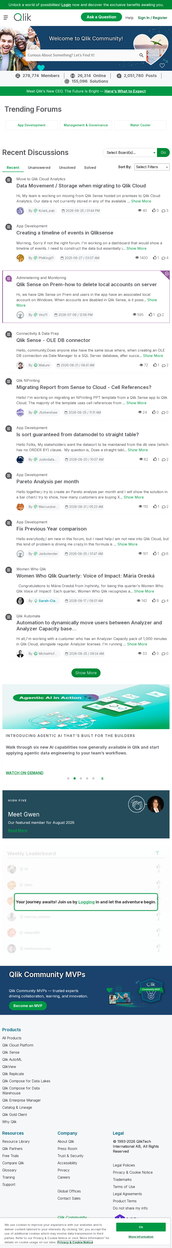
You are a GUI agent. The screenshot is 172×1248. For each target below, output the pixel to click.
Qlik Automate (28, 616)
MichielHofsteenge (53, 653)
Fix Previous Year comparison (51, 529)
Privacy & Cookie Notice (133, 1172)
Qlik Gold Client (14, 1114)
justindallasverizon (53, 459)
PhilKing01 (46, 258)
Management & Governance (86, 125)
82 (146, 459)
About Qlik (66, 1141)
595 (140, 314)
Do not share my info (131, 1208)
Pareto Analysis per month (47, 481)
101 (145, 553)
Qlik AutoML (12, 1059)
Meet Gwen (23, 814)
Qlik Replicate (13, 1074)
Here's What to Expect (125, 91)
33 (144, 653)
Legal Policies (124, 1165)
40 (144, 210)
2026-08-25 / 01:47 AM (86, 554)
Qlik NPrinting (28, 380)
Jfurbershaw (48, 412)
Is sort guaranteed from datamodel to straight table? (77, 434)
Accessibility (67, 1163)
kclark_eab (47, 211)
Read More (17, 830)
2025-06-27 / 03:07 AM (82, 258)
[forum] (8, 179)
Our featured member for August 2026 (41, 822)
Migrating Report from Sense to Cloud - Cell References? (83, 387)
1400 (144, 258)
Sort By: (124, 167)
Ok (141, 1227)
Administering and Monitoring (41, 277)
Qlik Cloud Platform (17, 1045)
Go (163, 152)
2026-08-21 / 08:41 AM (77, 365)
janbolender (48, 554)
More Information (141, 1236)
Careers (64, 1177)
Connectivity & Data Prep (37, 333)
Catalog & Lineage (17, 1107)
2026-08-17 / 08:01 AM (86, 601)
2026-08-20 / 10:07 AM (86, 459)
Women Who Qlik (31, 569)
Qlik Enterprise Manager (21, 1100)
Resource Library (16, 1141)
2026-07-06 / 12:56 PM (75, 315)
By (42, 211)
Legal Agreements (127, 1194)
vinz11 (43, 315)
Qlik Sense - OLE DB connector (53, 340)
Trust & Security (71, 1155)
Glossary (9, 1170)
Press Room (67, 1148)
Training (8, 1177)
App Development (31, 125)
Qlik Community (72, 1217)
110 (145, 506)
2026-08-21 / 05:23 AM (86, 507)
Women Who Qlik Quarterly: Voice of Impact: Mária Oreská (85, 576)
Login (66, 4)
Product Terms (125, 1201)
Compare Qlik (13, 1163)
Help (129, 17)
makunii (44, 365)
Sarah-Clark (48, 601)
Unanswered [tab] (39, 167)
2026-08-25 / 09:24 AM (86, 653)
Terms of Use (124, 1186)
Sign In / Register (153, 17)
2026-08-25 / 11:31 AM (85, 412)
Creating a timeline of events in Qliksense (64, 233)
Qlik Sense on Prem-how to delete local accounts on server (86, 284)
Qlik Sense (10, 1052)
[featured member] (155, 804)
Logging (86, 902)
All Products (12, 1038)
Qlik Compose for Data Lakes (26, 1081)
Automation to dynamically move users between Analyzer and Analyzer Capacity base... (89, 625)
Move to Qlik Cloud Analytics (40, 179)
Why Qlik (9, 1121)
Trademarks (122, 1179)
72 (146, 365)
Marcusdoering (50, 507)
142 (144, 600)
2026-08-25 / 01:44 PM (83, 211)
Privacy (64, 1170)
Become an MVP (27, 1005)
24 (145, 412)
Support (8, 1184)
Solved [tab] (90, 167)
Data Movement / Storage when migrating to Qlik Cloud (81, 186)
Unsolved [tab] (67, 167)
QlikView (9, 1066)
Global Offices (69, 1191)
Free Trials (10, 1155)
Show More (141, 201)
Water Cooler (140, 125)
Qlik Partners (12, 1148)
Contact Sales (69, 1198)
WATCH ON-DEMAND (24, 773)
